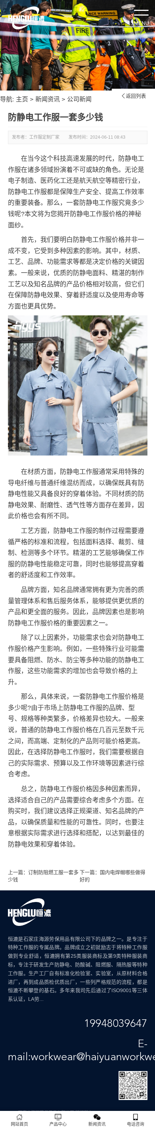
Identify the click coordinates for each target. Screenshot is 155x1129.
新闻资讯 (47, 99)
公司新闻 (79, 99)
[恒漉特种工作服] (26, 18)
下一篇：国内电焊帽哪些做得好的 (112, 875)
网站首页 (19, 1124)
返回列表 (133, 96)
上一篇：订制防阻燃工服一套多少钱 (43, 875)
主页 (22, 99)
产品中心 (58, 1124)
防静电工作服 (79, 471)
